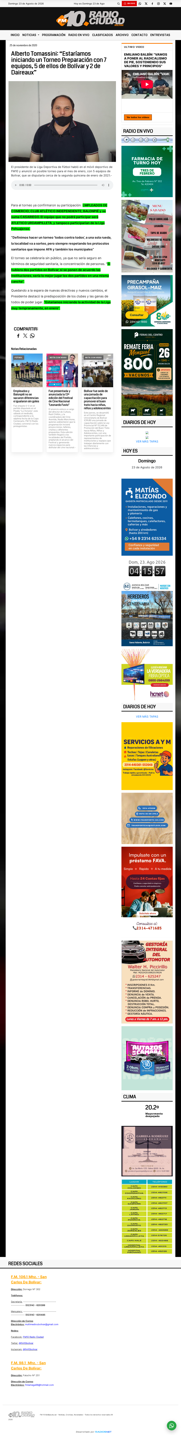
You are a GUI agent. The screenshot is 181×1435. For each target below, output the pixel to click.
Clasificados (102, 35)
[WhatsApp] (140, 4)
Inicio (15, 35)
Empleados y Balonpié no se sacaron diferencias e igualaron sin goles (26, 396)
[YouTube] (171, 4)
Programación (54, 35)
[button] (119, 4)
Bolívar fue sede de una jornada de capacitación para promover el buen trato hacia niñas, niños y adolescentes (97, 399)
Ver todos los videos (138, 117)
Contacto (140, 35)
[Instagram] (159, 4)
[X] (146, 4)
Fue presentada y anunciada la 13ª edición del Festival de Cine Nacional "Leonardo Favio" (61, 398)
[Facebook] (152, 4)
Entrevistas (160, 35)
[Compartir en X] (25, 336)
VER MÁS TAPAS (147, 441)
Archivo (122, 35)
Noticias (29, 35)
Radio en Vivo (78, 35)
